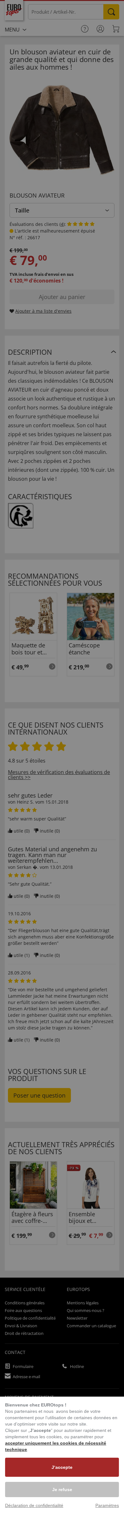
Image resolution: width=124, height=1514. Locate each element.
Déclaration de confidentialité (34, 1505)
